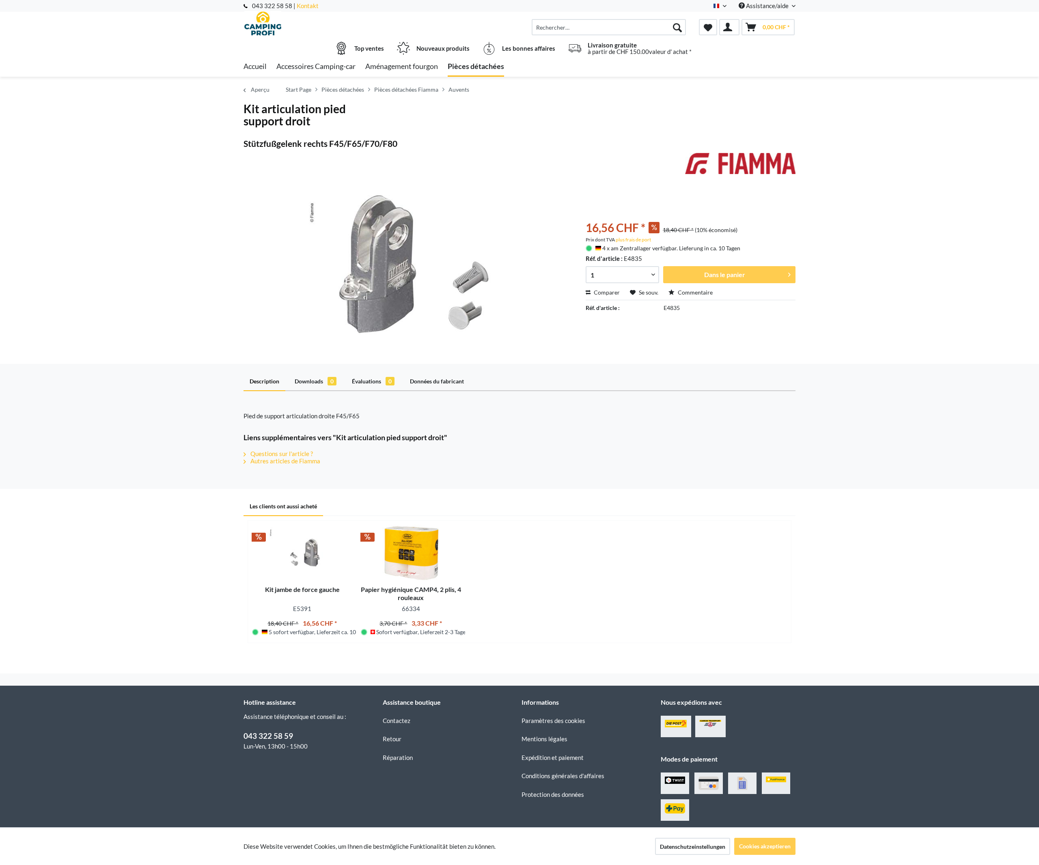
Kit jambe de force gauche (302, 589)
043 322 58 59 (268, 735)
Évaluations (372, 381)
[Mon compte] (729, 27)
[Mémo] (708, 27)
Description (264, 381)
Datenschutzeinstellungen (692, 846)
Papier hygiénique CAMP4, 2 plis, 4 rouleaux (411, 593)
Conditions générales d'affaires (563, 775)
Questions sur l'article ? (281, 453)
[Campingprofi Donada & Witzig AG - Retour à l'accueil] (312, 23)
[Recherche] (677, 27)
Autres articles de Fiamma (284, 461)
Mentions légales (544, 738)
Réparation (398, 757)
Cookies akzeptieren (765, 846)
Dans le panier (724, 274)
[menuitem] (609, 27)
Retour (392, 738)
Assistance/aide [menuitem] (767, 5)
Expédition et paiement (553, 757)
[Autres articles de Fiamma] (740, 167)
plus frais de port (633, 240)
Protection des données (553, 794)
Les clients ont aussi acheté (283, 506)
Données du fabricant (437, 381)
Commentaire (695, 292)
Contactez (396, 720)
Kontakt (308, 5)
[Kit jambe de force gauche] (302, 553)
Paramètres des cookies (553, 720)
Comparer (606, 292)
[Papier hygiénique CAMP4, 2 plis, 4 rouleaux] (411, 553)
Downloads (314, 381)
